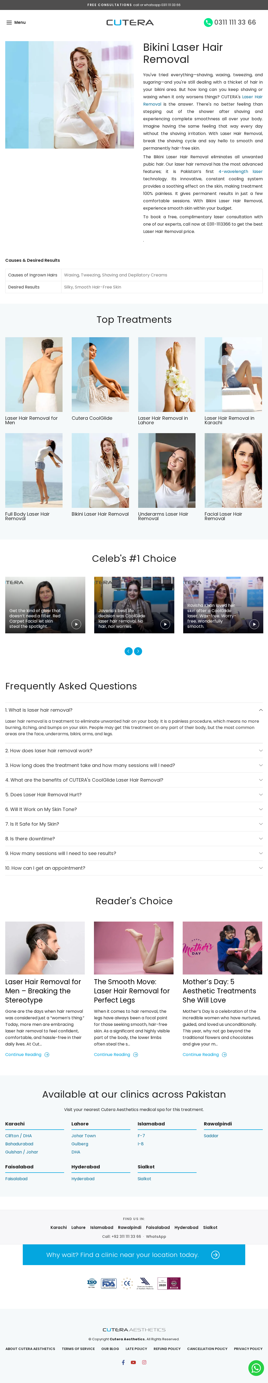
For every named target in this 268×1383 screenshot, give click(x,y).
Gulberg (79, 1144)
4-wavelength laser (241, 171)
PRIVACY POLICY (248, 1348)
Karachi (59, 1227)
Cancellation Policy (207, 1348)
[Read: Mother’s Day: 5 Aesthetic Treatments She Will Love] (222, 948)
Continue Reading (23, 1055)
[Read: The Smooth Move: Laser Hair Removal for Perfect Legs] (134, 948)
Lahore (78, 1227)
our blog (110, 1348)
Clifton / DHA (18, 1136)
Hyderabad (82, 1179)
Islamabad (101, 1227)
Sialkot (144, 1179)
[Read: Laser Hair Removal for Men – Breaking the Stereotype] (45, 948)
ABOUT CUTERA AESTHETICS (30, 1348)
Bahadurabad (19, 1144)
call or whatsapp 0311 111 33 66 (157, 5)
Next (138, 651)
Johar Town (83, 1136)
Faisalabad (16, 1179)
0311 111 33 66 (235, 22)
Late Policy (136, 1348)
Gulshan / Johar (21, 1152)
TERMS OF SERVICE (78, 1348)
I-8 (141, 1144)
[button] (9, 22)
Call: (121, 1236)
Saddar (211, 1136)
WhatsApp (156, 1236)
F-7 (141, 1136)
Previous (129, 651)
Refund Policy (167, 1348)
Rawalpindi (129, 1227)
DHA (75, 1152)
